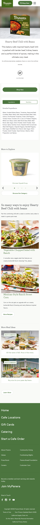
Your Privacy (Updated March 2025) (25, 512)
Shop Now (25, 3)
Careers (3, 465)
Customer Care (25, 465)
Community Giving (26, 450)
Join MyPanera (10, 486)
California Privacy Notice (19, 522)
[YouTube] (13, 500)
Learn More (7, 392)
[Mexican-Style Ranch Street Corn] (20, 279)
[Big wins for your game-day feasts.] (20, 367)
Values (3, 455)
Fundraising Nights (26, 455)
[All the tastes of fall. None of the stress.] (20, 340)
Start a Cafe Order (13, 439)
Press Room (5, 460)
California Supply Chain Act (19, 515)
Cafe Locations (10, 417)
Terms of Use (7, 512)
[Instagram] (6, 500)
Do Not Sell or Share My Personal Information (19, 518)
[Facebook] (2, 500)
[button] (3, 188)
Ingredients (11, 102)
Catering (6, 431)
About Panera (6, 450)
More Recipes (8, 314)
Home (5, 410)
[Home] (7, 3)
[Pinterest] (9, 500)
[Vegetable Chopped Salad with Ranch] (20, 234)
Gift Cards (7, 424)
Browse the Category (20, 193)
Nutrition (28, 102)
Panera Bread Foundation (28, 460)
